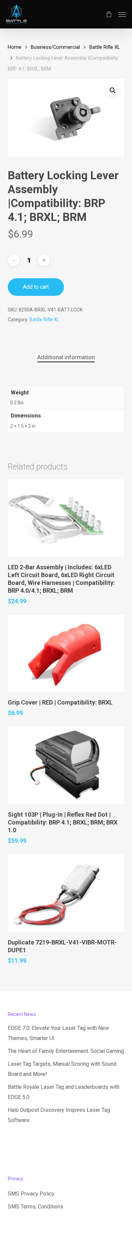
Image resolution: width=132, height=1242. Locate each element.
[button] (122, 14)
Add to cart (36, 287)
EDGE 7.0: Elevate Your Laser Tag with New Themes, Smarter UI (58, 1033)
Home (14, 47)
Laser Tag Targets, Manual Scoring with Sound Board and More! (62, 1069)
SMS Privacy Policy (31, 1193)
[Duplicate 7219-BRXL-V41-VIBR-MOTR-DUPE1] (66, 893)
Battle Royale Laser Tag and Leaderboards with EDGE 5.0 (63, 1092)
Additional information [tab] (66, 357)
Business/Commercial (55, 47)
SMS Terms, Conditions (35, 1206)
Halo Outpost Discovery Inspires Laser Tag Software (59, 1115)
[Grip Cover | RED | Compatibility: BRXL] (66, 653)
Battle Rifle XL (104, 47)
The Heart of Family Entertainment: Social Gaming (66, 1051)
